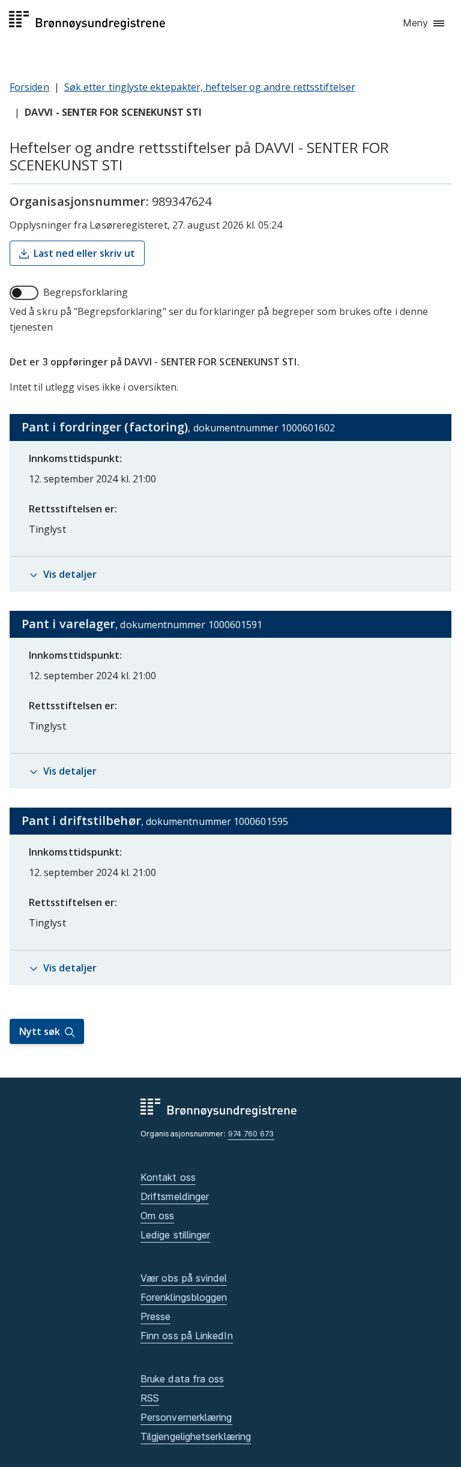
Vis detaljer (70, 574)
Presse (155, 1316)
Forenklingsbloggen (183, 1297)
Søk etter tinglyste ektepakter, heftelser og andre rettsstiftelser (209, 87)
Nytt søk (39, 1031)
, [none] (204, 429)
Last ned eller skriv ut (84, 253)
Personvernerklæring (186, 1417)
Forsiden (29, 87)
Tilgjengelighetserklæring (195, 1436)
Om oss (157, 1216)
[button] (424, 23)
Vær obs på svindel (183, 1278)
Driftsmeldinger (174, 1196)
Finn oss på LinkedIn (186, 1336)
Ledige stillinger (175, 1235)
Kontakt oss (168, 1177)
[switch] (24, 293)
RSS (149, 1398)
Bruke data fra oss (182, 1379)
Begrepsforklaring (85, 292)
